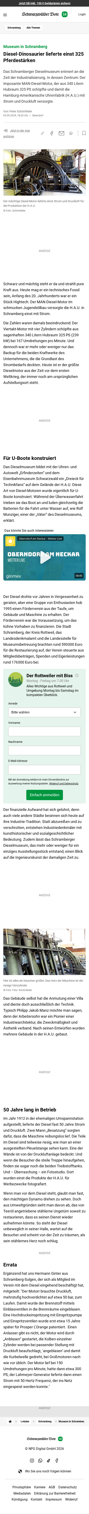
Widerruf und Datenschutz (63, 783)
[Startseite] (10, 1422)
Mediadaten (22, 1493)
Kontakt (36, 1499)
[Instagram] (32, 1460)
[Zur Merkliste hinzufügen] (83, 133)
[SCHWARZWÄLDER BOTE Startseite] (45, 14)
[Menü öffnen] (5, 15)
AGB (52, 1487)
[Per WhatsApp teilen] (71, 133)
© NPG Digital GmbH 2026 (44, 1449)
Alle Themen (33, 27)
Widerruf (71, 1499)
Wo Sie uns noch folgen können (48, 1471)
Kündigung (20, 1499)
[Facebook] (57, 1460)
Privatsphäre (21, 1487)
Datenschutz (67, 1487)
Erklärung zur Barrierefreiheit (55, 1493)
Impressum (54, 1499)
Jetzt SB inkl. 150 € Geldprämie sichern (44, 3)
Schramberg (14, 27)
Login (82, 14)
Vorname (14, 722)
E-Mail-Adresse (17, 760)
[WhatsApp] (40, 1460)
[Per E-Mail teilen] (62, 133)
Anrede (12, 703)
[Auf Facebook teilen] (52, 133)
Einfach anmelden (44, 795)
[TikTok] (48, 1460)
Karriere (39, 1487)
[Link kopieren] (42, 133)
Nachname (15, 741)
